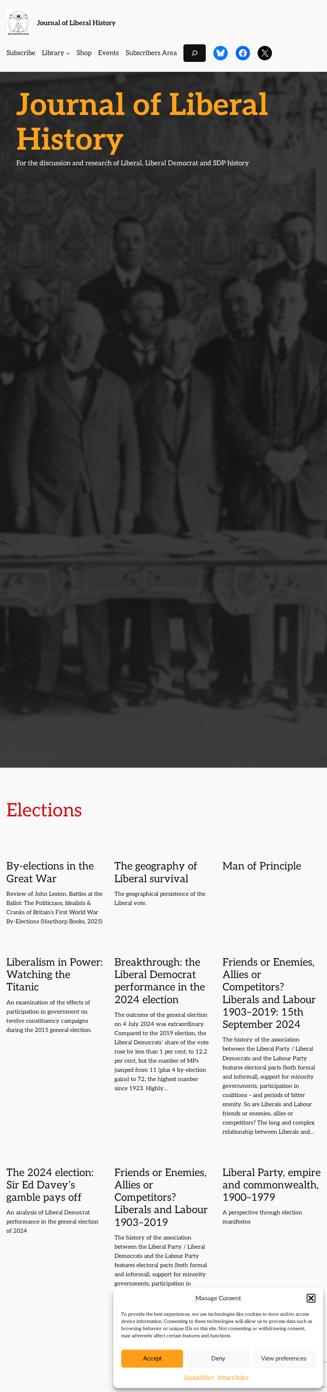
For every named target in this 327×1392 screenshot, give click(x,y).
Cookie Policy (199, 1377)
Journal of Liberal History (76, 23)
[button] (311, 1298)
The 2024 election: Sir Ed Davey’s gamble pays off (50, 1185)
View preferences (284, 1358)
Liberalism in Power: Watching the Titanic (54, 975)
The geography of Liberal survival (155, 872)
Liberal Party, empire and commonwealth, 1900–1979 (272, 1185)
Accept (152, 1358)
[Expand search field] (194, 52)
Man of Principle (262, 866)
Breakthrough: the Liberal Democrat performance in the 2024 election (159, 981)
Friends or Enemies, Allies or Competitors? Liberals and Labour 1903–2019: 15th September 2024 (269, 993)
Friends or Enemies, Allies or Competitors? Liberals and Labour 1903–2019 (161, 1198)
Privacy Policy (233, 1377)
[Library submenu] (68, 53)
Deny (218, 1358)
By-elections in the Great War (50, 872)
